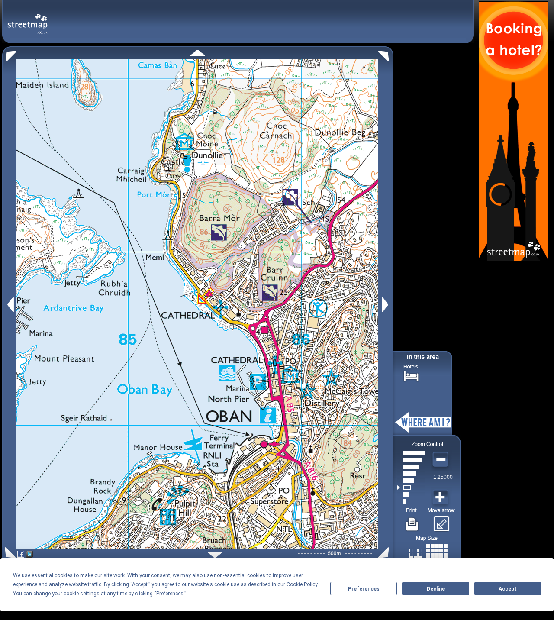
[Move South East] (385, 552)
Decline (436, 589)
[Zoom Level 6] (411, 467)
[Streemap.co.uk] (27, 19)
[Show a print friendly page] (412, 520)
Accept (508, 589)
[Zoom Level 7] (411, 460)
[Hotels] (411, 375)
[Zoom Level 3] (411, 487)
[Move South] (214, 555)
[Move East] (386, 304)
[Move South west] (9, 552)
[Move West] (9, 304)
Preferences (364, 589)
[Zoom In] (441, 497)
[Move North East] (385, 53)
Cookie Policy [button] (302, 584)
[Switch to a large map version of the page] (428, 553)
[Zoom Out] (441, 460)
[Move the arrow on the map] (441, 520)
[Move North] (197, 53)
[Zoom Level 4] (411, 480)
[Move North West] (9, 53)
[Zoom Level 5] (411, 473)
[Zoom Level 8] (411, 453)
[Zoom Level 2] (411, 494)
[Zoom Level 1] (411, 501)
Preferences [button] (170, 594)
